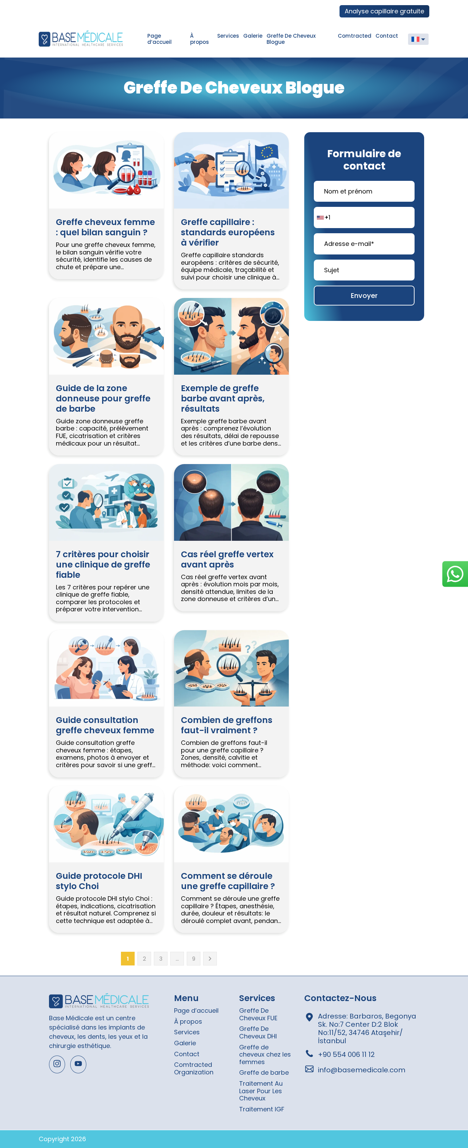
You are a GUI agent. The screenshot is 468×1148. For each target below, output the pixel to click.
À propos (199, 39)
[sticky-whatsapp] (455, 574)
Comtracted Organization (193, 1068)
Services (228, 35)
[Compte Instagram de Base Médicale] (57, 1064)
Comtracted (354, 35)
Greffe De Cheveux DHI (258, 1032)
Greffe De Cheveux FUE (258, 1014)
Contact (386, 35)
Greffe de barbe (264, 1072)
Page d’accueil (159, 39)
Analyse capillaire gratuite (384, 11)
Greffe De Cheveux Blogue (291, 39)
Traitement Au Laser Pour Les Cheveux (261, 1090)
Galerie (252, 35)
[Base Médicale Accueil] (91, 39)
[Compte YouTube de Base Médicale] (78, 1064)
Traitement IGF (261, 1109)
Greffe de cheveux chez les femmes (265, 1054)
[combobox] (322, 217)
